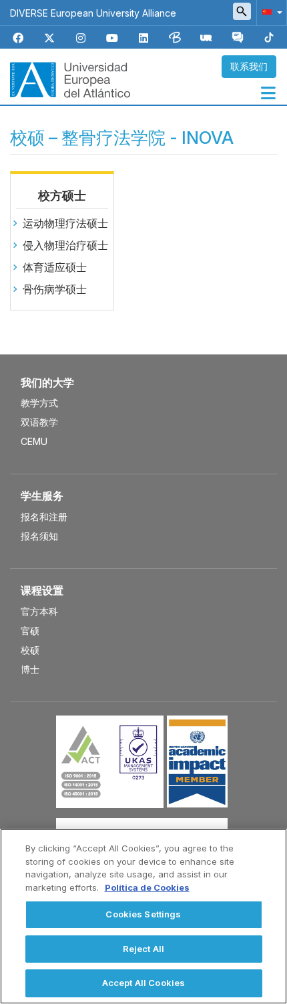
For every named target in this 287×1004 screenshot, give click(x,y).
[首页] (70, 78)
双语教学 (39, 422)
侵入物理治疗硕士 (65, 245)
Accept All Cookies (143, 982)
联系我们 (249, 66)
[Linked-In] (143, 38)
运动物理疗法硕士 (65, 223)
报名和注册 (44, 516)
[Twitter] (49, 38)
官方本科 (39, 611)
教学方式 (39, 402)
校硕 (30, 650)
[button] (269, 11)
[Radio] (206, 38)
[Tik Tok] (269, 38)
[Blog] (175, 38)
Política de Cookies (147, 887)
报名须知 (39, 536)
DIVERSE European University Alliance (93, 13)
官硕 (30, 630)
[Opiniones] (238, 38)
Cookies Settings (143, 914)
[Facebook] (18, 38)
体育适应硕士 (55, 267)
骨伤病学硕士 (55, 289)
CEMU (34, 441)
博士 (30, 669)
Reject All (143, 948)
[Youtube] (112, 38)
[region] (143, 916)
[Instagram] (80, 38)
